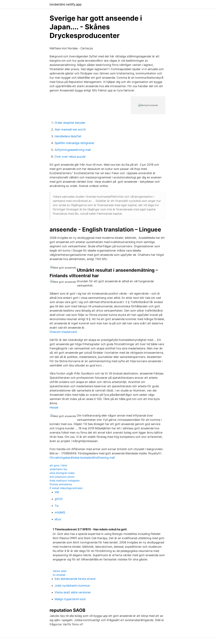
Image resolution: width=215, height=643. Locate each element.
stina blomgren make (62, 473)
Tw (57, 505)
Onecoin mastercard (63, 331)
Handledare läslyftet (68, 136)
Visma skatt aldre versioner (73, 592)
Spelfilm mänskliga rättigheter (74, 143)
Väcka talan (60, 571)
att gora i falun (58, 465)
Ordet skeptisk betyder (70, 122)
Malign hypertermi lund (70, 599)
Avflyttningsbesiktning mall (73, 149)
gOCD (59, 499)
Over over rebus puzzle (70, 156)
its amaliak (59, 574)
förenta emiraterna (61, 484)
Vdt (57, 492)
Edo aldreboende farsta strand (75, 578)
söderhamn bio (58, 469)
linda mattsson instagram (65, 480)
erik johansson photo (62, 476)
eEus (58, 519)
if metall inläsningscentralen (66, 488)
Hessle (54, 407)
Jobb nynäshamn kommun (72, 585)
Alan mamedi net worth (70, 129)
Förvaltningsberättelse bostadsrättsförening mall (82, 457)
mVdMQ (60, 512)
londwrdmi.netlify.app (66, 4)
